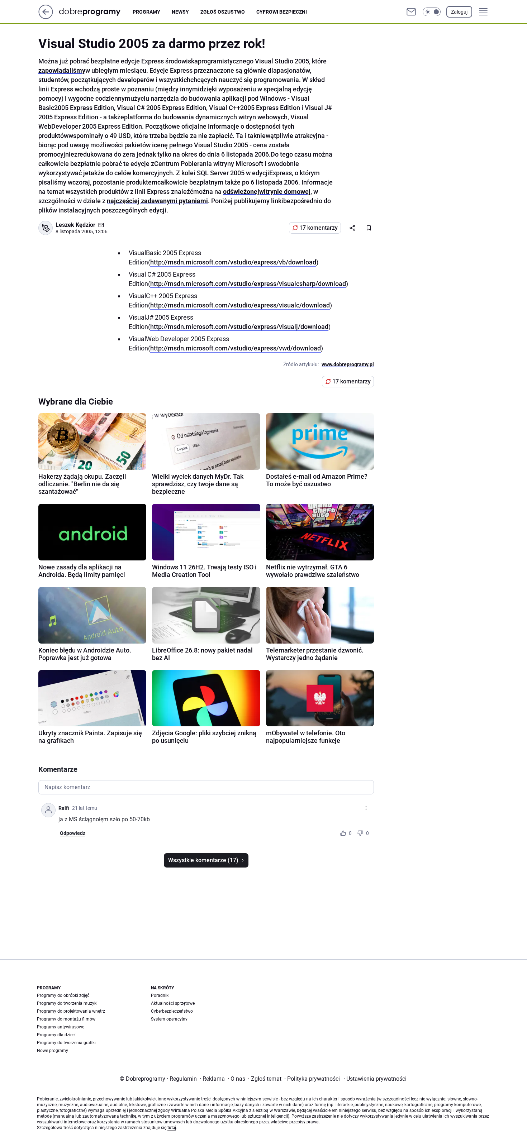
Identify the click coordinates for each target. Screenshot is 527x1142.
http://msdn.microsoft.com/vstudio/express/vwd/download (235, 348)
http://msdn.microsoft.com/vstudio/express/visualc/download (240, 305)
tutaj (171, 1127)
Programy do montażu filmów (66, 1019)
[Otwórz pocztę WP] (411, 12)
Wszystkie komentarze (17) (203, 860)
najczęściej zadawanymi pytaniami (157, 201)
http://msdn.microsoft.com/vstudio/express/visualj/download (239, 326)
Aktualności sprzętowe (173, 1003)
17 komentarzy (318, 227)
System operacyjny (169, 1019)
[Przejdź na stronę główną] (45, 17)
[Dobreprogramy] (95, 11)
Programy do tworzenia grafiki (66, 1042)
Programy (146, 12)
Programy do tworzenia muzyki (67, 1003)
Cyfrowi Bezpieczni (281, 12)
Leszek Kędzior (75, 224)
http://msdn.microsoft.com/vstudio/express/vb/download (233, 262)
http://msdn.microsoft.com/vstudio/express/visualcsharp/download (248, 283)
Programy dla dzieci (56, 1034)
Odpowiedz (72, 833)
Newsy (180, 12)
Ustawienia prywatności (375, 1078)
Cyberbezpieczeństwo (172, 1011)
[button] (432, 12)
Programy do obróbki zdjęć (63, 995)
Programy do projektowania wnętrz (71, 1011)
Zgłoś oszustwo (222, 12)
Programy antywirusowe (60, 1026)
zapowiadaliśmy (61, 70)
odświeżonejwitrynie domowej (266, 191)
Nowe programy (52, 1050)
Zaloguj (459, 12)
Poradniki (160, 995)
